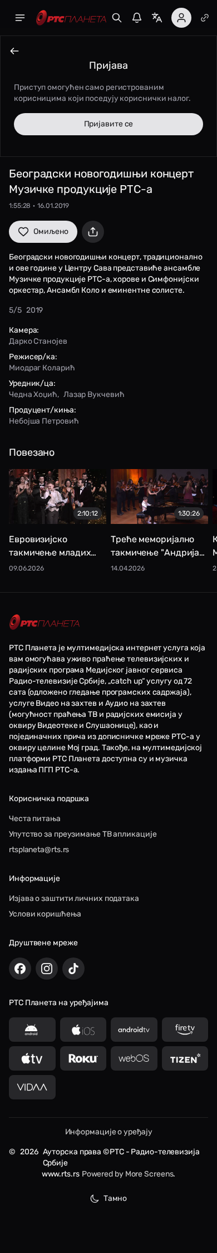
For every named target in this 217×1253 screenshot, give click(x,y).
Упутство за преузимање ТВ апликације (82, 834)
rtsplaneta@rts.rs (39, 849)
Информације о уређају (108, 1132)
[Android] (32, 1029)
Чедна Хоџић (33, 394)
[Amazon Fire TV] (185, 1029)
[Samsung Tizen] (185, 1058)
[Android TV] (134, 1029)
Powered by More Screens (128, 1174)
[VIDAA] (32, 1087)
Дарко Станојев (38, 341)
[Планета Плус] (204, 17)
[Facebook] (20, 968)
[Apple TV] (32, 1058)
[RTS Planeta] (71, 18)
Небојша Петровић (43, 421)
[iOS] (83, 1029)
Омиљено (50, 231)
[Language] (157, 18)
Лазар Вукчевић (94, 394)
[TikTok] (73, 968)
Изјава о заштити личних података (74, 898)
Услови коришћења (45, 914)
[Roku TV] (83, 1058)
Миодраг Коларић (42, 368)
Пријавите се (109, 124)
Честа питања (35, 818)
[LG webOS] (134, 1058)
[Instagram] (47, 968)
